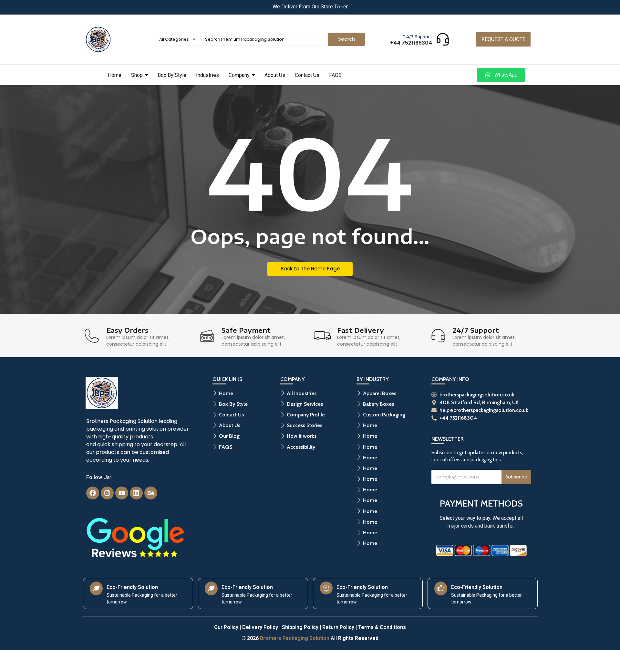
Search (346, 39)
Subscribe (516, 477)
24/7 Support (417, 36)
